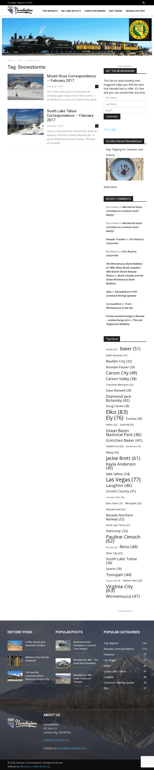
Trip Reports (50, 10)
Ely (114, 418)
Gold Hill (127, 424)
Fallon (111, 424)
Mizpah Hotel (115, 509)
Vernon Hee (132, 580)
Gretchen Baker (124, 440)
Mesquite (133, 503)
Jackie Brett (123, 458)
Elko (117, 412)
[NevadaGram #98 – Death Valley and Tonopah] (63, 678)
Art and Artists (71, 10)
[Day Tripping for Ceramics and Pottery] (124, 179)
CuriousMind (113, 304)
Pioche (111, 547)
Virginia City (119, 588)
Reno (129, 547)
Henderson (133, 446)
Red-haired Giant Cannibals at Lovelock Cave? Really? (124, 211)
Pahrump (117, 531)
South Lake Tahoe (121, 561)
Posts (110, 129)
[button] (143, 2)
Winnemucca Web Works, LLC (35, 766)
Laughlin (119, 485)
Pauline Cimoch (123, 539)
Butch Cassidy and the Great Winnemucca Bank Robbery (124, 279)
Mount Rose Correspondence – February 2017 (71, 78)
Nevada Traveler (115, 239)
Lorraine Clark (115, 497)
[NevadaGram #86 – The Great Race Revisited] (63, 663)
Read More (110, 187)
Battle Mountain (116, 355)
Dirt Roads (115, 10)
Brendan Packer (120, 367)
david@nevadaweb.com (72, 748)
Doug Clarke (117, 406)
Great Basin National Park (123, 432)
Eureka (134, 419)
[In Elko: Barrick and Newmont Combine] (15, 645)
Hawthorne (114, 446)
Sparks (114, 569)
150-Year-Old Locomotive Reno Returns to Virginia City (37, 676)
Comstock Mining (95, 10)
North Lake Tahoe (118, 525)
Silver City (114, 553)
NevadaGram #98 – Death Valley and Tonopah (83, 678)
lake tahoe (118, 474)
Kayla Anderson (121, 466)
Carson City (121, 373)
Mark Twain (114, 503)
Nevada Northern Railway (119, 517)
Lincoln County (121, 491)
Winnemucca (123, 596)
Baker (130, 349)
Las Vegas (123, 480)
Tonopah (118, 575)
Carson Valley (121, 379)
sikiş (108, 291)
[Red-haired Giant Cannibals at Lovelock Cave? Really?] (63, 645)
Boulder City (119, 361)
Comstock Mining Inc (119, 384)
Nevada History (135, 10)
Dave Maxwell (118, 391)
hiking (112, 452)
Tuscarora (113, 580)
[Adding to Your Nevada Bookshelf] (15, 661)
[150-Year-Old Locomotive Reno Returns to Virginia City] (15, 676)
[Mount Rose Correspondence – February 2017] (26, 87)
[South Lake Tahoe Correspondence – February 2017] (26, 122)
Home (11, 60)
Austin (111, 349)
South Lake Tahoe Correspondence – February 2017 (70, 115)
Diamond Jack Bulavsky (118, 398)
